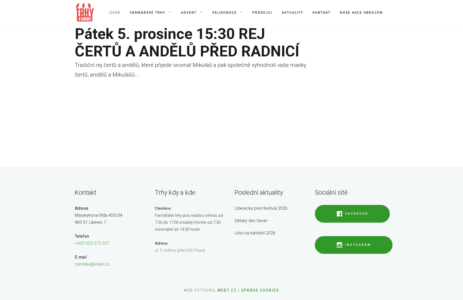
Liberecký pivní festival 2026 (261, 208)
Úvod (115, 13)
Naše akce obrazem (361, 13)
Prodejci (262, 13)
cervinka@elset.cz (92, 264)
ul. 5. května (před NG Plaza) (180, 250)
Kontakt (322, 13)
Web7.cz (226, 290)
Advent (189, 13)
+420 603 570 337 (92, 243)
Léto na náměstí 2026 (255, 233)
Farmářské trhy (147, 13)
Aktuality (292, 13)
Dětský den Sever (251, 220)
